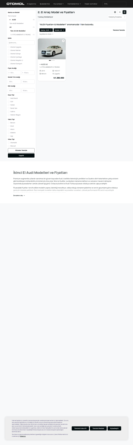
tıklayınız (23, 436)
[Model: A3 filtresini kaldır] (63, 30)
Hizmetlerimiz (73, 4)
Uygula (21, 155)
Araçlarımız (31, 4)
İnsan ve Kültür (91, 4)
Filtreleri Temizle (21, 150)
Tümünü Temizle (119, 30)
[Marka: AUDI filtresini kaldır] (51, 30)
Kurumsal (58, 4)
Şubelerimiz (45, 4)
